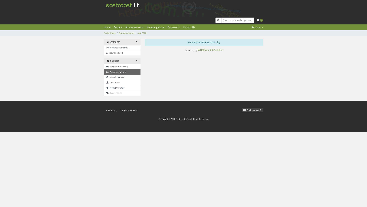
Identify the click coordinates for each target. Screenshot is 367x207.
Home (107, 27)
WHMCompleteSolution (210, 50)
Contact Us (189, 27)
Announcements (135, 27)
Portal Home (110, 33)
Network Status (116, 87)
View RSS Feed (115, 52)
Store (117, 27)
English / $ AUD (253, 110)
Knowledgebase (155, 27)
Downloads (173, 27)
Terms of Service (129, 110)
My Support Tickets (118, 66)
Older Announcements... (118, 47)
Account (256, 27)
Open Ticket (115, 93)
